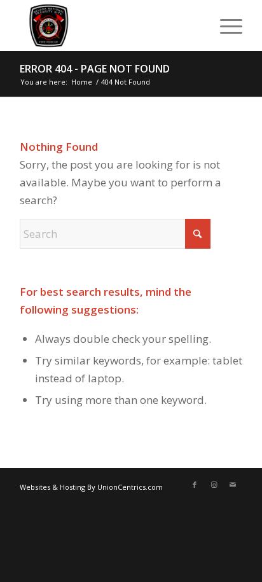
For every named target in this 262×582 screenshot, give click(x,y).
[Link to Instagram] (213, 484)
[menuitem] (224, 25)
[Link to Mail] (232, 484)
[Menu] (224, 25)
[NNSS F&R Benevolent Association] (109, 25)
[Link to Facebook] (194, 484)
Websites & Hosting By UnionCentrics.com (91, 487)
